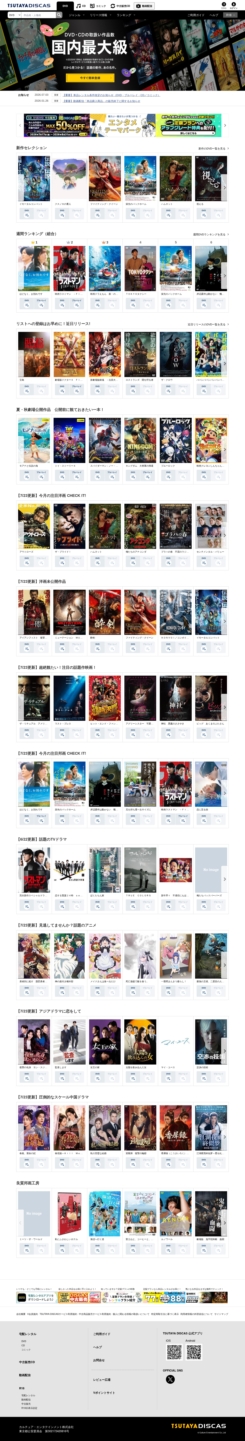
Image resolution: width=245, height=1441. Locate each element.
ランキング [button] (124, 15)
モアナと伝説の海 (29, 466)
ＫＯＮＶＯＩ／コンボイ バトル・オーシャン (185, 637)
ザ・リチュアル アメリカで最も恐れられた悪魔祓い (47, 723)
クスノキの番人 (63, 204)
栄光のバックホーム (136, 204)
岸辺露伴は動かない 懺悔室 (211, 294)
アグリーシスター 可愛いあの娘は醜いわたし (150, 723)
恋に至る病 (202, 809)
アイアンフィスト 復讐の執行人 (37, 637)
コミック (101, 6)
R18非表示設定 (29, 1407)
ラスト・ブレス (63, 723)
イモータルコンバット (31, 204)
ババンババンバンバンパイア (211, 380)
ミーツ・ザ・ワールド (31, 1239)
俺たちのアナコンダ (136, 551)
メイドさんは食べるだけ (103, 981)
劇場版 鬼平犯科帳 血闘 (210, 1239)
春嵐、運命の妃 (28, 1153)
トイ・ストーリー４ (65, 466)
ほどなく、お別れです (31, 294)
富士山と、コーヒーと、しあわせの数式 (146, 1239)
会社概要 (20, 1313)
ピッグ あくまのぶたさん (210, 723)
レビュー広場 (101, 1379)
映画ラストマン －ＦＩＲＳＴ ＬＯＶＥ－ (78, 294)
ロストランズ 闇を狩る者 (139, 380)
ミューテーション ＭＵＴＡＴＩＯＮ (74, 637)
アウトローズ (26, 551)
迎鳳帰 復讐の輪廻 (136, 1153)
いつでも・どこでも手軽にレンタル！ (34, 1288)
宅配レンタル (28, 1395)
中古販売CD (123, 6)
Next (225, 187)
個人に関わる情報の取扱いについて (131, 1313)
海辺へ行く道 (97, 1239)
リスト (224, 8)
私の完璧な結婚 (98, 1153)
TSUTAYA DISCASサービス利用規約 (58, 1313)
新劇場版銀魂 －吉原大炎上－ (106, 380)
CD (84, 6)
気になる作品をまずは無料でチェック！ (204, 1288)
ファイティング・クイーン (104, 204)
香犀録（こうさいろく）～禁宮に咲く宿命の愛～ (186, 1153)
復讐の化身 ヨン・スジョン (34, 1067)
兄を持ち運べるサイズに (138, 809)
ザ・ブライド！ (63, 551)
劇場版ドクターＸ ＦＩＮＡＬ (71, 380)
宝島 (22, 380)
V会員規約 (32, 1313)
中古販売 (26, 1403)
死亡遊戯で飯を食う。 (137, 981)
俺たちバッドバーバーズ (209, 895)
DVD (65, 6)
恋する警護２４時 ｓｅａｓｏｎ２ (73, 895)
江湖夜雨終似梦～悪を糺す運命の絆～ (216, 1153)
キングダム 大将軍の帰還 (139, 466)
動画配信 (147, 6)
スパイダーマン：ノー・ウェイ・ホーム (111, 466)
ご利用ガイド (196, 15)
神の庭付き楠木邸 (64, 981)
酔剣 (92, 637)
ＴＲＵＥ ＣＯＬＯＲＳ (138, 895)
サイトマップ (221, 1313)
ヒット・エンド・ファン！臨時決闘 (108, 723)
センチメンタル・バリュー (210, 551)
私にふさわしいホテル (66, 1239)
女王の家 (95, 1067)
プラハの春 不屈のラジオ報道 (177, 551)
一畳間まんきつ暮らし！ (173, 981)
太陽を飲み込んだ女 (136, 1067)
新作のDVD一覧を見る (212, 148)
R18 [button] (228, 15)
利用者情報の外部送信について (196, 1313)
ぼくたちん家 (97, 895)
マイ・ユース (168, 1067)
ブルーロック (168, 466)
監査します (60, 1067)
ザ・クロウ (167, 380)
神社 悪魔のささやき (172, 723)
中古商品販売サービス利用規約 (95, 1313)
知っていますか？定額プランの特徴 (118, 1288)
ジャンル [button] (74, 15)
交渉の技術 (202, 1067)
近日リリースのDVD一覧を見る (207, 324)
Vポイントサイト (104, 1392)
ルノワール (167, 1239)
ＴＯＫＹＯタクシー (136, 294)
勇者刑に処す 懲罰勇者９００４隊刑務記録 (42, 981)
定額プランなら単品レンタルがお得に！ (162, 1288)
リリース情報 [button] (98, 15)
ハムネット (167, 204)
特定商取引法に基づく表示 (165, 1313)
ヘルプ (214, 15)
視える (200, 204)
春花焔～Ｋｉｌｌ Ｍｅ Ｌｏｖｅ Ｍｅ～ (78, 1153)
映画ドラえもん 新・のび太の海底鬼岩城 (112, 294)
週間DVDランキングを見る (209, 234)
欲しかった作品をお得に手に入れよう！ (77, 1288)
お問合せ (99, 1360)
